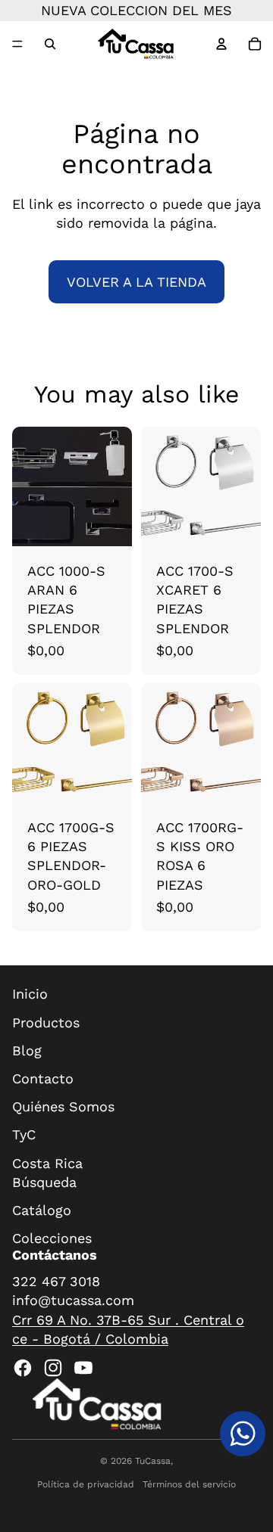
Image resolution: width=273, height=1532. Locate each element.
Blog (27, 1050)
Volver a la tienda (136, 282)
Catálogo (41, 1210)
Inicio (30, 994)
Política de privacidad (85, 1484)
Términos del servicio (189, 1484)
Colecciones (52, 1238)
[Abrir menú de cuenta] (221, 44)
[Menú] (17, 43)
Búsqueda (44, 1182)
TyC (24, 1134)
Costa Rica (47, 1163)
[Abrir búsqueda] (50, 44)
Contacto (43, 1078)
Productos (46, 1022)
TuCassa (153, 1461)
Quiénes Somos (63, 1106)
